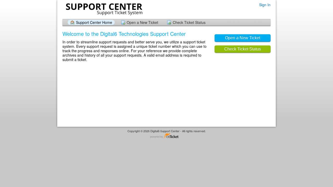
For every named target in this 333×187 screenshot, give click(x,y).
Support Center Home (94, 22)
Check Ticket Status (189, 22)
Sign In (265, 5)
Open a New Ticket (142, 22)
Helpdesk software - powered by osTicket (166, 136)
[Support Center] (103, 9)
